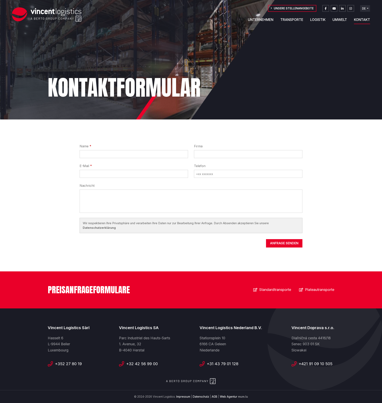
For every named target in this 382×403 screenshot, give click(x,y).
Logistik (317, 20)
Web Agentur (228, 396)
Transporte (291, 20)
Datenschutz (201, 396)
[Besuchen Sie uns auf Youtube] (334, 8)
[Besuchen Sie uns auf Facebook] (325, 8)
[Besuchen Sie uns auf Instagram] (350, 8)
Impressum (183, 396)
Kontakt (362, 20)
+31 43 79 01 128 (222, 363)
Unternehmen (260, 20)
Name (84, 146)
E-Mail (84, 166)
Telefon (200, 166)
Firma (198, 146)
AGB (214, 396)
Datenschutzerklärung (99, 228)
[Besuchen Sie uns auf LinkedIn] (342, 8)
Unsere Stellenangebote (294, 8)
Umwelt (339, 20)
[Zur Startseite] (47, 14)
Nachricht (87, 186)
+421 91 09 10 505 (315, 363)
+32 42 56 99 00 (142, 363)
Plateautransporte (319, 290)
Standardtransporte (275, 290)
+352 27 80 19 (68, 363)
